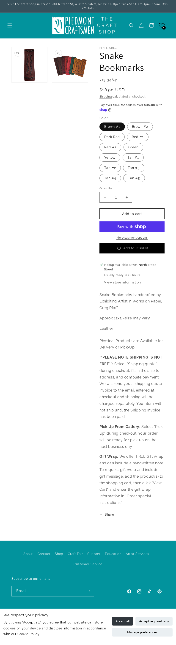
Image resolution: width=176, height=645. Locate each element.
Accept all (122, 621)
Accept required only (154, 621)
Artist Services (137, 554)
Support (93, 554)
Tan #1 (133, 157)
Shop (59, 554)
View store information (122, 282)
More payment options (132, 237)
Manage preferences (142, 632)
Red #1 (138, 137)
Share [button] (109, 514)
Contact (44, 554)
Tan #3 (134, 168)
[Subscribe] (89, 591)
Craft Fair (75, 554)
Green (133, 147)
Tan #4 (110, 178)
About (28, 554)
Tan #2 (110, 168)
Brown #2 (140, 126)
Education (113, 554)
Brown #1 (112, 126)
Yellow (110, 157)
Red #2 (110, 147)
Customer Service (88, 564)
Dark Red (112, 137)
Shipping (105, 96)
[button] (10, 25)
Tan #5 (134, 178)
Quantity (105, 188)
